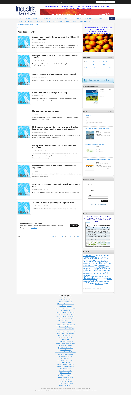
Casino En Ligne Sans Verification (64, 21)
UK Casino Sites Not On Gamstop (65, 325)
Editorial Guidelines (45, 2)
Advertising (55, 2)
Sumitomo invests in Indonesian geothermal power (98, 61)
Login (67, 2)
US (108, 281)
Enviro (27, 18)
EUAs (108, 263)
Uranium (103, 281)
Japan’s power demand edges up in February (96, 64)
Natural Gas (47, 18)
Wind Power (99, 284)
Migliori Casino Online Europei (28, 24)
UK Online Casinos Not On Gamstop (65, 308)
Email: (90, 195)
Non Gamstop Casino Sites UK (65, 329)
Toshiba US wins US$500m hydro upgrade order (53, 203)
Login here (34, 228)
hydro (107, 266)
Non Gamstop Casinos (87, 21)
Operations (78, 18)
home (19, 27)
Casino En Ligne (65, 379)
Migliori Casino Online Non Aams (65, 343)
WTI (105, 283)
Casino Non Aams (65, 350)
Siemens (105, 278)
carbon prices (102, 255)
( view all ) (110, 57)
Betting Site (65, 339)
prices (106, 276)
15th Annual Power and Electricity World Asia (97, 159)
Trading (100, 18)
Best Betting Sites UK (42, 21)
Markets (36, 18)
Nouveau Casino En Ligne (65, 383)
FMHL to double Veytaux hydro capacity (49, 93)
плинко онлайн (65, 362)
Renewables (89, 18)
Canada (92, 256)
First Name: (91, 185)
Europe (86, 266)
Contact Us (36, 2)
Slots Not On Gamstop (65, 345)
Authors (29, 2)
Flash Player (91, 288)
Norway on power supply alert (45, 111)
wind (92, 283)
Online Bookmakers (25, 21)
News (36, 42)
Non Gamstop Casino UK (66, 314)
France (92, 266)
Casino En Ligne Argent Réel (65, 366)
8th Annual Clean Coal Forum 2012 (94, 144)
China (87, 260)
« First (52, 236)
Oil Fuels (67, 18)
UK (98, 280)
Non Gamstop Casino (66, 297)
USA (86, 283)
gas (95, 266)
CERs (105, 258)
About (23, 2)
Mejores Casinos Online (65, 385)
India (94, 268)
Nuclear (58, 18)
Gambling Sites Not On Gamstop (65, 312)
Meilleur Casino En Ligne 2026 (65, 364)
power (87, 275)
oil (106, 273)
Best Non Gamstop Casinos (65, 320)
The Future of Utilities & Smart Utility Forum (97, 128)
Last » (78, 236)
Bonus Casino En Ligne (65, 381)
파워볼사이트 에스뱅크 (65, 356)
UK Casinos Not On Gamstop (65, 304)
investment (101, 268)
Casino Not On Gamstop (65, 327)
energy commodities (93, 263)
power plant (94, 276)
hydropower (87, 268)
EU (104, 263)
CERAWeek (88, 115)
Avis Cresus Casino (65, 369)
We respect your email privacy (98, 204)
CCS (100, 258)
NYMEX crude (98, 273)
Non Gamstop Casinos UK (65, 341)
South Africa (86, 281)
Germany (101, 266)
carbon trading (91, 258)
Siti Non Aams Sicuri (65, 373)
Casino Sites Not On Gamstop (65, 333)
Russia (99, 278)
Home (18, 2)
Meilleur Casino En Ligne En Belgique (65, 352)
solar (109, 278)
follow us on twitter (98, 80)
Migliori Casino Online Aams (65, 348)
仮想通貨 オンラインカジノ (65, 375)
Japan (110, 268)
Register (62, 2)
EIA (106, 261)
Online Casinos (65, 310)
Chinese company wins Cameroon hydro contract (54, 74)
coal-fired (100, 261)
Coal (19, 18)
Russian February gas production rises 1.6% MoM (97, 72)
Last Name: (91, 190)
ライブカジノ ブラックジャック (65, 360)
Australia (86, 256)
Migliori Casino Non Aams (65, 377)
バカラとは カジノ (65, 358)
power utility (101, 276)
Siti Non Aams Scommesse (65, 354)
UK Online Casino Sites (65, 322)
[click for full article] (24, 48)
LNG (84, 271)
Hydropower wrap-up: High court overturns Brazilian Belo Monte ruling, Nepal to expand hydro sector (55, 128)
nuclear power (86, 273)
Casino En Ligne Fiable (65, 371)
